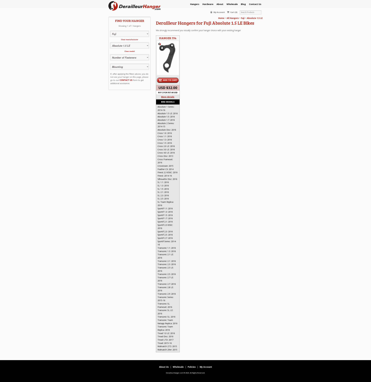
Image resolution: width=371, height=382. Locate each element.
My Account (219, 12)
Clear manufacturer (129, 39)
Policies (192, 366)
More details (167, 97)
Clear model (129, 51)
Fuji (242, 18)
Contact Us (255, 4)
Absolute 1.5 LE (255, 18)
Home (221, 18)
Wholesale (232, 4)
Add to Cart (170, 80)
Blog (243, 4)
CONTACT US (126, 80)
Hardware (207, 4)
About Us (164, 366)
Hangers (194, 4)
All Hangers (233, 18)
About (220, 4)
